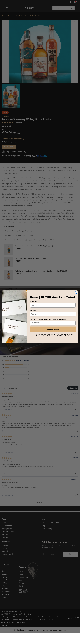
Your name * (34, 301)
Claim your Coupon (52, 329)
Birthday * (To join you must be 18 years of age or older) (48, 319)
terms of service (54, 335)
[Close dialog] (76, 292)
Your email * (34, 310)
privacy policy (40, 335)
